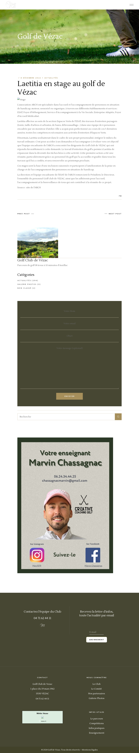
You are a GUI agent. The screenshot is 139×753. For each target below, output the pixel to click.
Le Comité (96, 688)
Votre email (70, 323)
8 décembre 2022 (31, 78)
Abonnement (96, 639)
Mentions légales (90, 750)
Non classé (24, 288)
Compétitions (96, 723)
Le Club (97, 684)
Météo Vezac (42, 713)
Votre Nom (69, 311)
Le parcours (96, 718)
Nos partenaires (96, 693)
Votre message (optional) (69, 348)
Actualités (51, 78)
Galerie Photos (96, 698)
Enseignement (96, 733)
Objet (69, 336)
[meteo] (42, 717)
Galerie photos (27, 284)
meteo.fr (43, 721)
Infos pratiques (96, 728)
